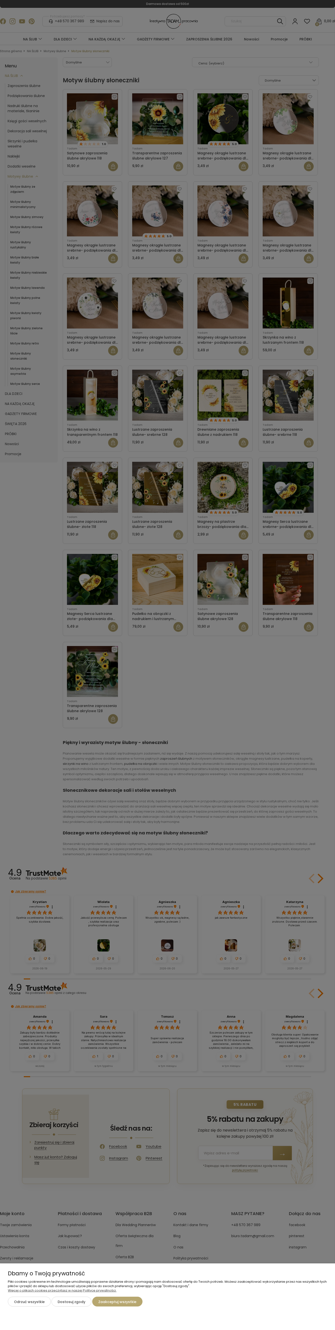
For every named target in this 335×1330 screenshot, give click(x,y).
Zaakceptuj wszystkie (117, 1301)
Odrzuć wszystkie (29, 1301)
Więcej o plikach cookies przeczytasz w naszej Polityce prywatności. (62, 1290)
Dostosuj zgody (71, 1301)
